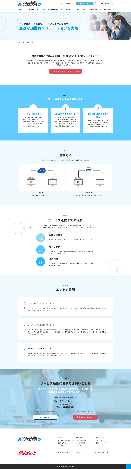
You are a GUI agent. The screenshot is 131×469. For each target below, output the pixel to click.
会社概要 (78, 452)
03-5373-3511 (68, 4)
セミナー (79, 446)
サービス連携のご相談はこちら (65, 71)
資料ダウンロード (109, 10)
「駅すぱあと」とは (62, 452)
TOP (20, 10)
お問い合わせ (105, 3)
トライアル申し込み (101, 440)
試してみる (86, 3)
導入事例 (68, 10)
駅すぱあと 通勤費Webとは (50, 10)
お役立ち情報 (93, 10)
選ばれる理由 (62, 443)
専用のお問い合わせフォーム (58, 239)
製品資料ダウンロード (86, 417)
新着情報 (31, 10)
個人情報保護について (101, 452)
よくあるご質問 (81, 10)
